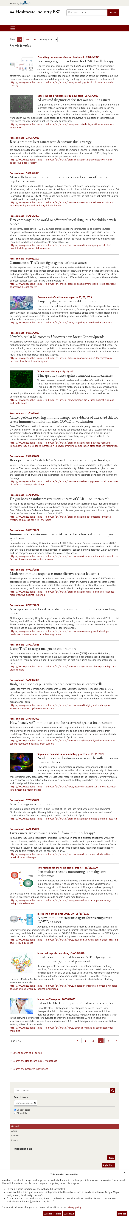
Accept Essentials (52, 1213)
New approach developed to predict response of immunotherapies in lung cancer (62, 611)
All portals (22, 1113)
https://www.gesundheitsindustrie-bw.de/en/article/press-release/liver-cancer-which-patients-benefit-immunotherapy (61, 856)
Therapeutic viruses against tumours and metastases (75, 376)
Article (14, 1130)
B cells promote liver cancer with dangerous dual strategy (51, 142)
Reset (111, 1157)
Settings (122, 1213)
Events (14, 1140)
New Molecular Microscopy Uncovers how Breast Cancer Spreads (57, 337)
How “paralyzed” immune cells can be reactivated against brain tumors (61, 723)
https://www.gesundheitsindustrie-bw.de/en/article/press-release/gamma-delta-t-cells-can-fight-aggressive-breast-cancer (63, 285)
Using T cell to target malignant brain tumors (43, 649)
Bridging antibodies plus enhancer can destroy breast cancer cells (56, 684)
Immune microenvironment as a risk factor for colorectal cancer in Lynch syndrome (62, 537)
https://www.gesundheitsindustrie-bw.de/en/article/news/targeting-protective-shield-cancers (61, 322)
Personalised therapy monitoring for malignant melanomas (71, 874)
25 (20, 40)
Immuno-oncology (24, 1103)
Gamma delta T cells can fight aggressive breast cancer (48, 263)
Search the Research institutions (30, 1068)
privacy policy (74, 1207)
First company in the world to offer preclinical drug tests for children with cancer (63, 222)
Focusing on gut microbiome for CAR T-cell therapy (75, 61)
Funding (15, 1135)
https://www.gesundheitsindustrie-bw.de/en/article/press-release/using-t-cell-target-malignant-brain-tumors (63, 668)
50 (28, 40)
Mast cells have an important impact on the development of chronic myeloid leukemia (59, 179)
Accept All (69, 1213)
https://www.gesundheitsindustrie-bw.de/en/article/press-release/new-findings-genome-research (63, 818)
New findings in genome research (33, 804)
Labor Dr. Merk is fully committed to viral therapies (75, 1003)
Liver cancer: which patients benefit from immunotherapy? (52, 833)
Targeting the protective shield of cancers (66, 302)
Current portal (24, 1109)
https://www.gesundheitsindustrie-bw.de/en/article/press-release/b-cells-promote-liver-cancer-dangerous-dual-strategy (62, 161)
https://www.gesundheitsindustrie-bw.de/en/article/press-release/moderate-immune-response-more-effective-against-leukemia (62, 593)
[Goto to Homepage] (36, 12)
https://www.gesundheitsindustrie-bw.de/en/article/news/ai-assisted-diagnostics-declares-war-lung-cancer (62, 126)
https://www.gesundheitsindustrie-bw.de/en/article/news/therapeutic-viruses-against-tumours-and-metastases (62, 401)
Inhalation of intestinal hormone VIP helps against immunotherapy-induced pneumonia (74, 959)
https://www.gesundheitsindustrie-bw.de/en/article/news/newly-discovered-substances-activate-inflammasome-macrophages (63, 788)
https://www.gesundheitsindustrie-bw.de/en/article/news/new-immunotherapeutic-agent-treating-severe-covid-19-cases (64, 941)
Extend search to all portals (27, 1052)
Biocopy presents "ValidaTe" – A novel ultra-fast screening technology (60, 460)
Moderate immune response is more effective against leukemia (54, 574)
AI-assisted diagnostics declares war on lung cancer (73, 100)
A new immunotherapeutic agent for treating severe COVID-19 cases (74, 920)
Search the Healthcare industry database (35, 1060)
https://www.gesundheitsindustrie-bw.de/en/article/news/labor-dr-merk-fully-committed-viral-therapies (62, 1029)
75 (36, 40)
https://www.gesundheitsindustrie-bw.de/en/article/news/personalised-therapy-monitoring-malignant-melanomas (60, 902)
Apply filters (108, 1165)
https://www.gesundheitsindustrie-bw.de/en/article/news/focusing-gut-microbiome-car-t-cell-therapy (61, 84)
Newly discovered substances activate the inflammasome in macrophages (78, 760)
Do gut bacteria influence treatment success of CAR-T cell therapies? (59, 499)
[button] (113, 1149)
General (15, 1126)
